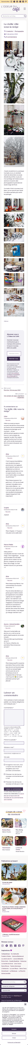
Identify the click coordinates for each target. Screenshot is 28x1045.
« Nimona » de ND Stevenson (10, 934)
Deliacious (23, 961)
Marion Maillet (8, 544)
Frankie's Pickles (6, 956)
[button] (25, 1004)
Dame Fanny (23, 968)
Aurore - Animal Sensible (12, 624)
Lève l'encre (17, 963)
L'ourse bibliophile (18, 958)
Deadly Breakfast (14, 961)
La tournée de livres (7, 963)
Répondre (8, 420)
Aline (7, 454)
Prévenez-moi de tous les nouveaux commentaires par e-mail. (15, 776)
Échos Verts (4, 961)
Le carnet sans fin (6, 958)
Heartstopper (6, 847)
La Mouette (22, 971)
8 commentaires (11, 37)
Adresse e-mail (9, 747)
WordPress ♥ (17, 995)
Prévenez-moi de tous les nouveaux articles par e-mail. (14, 783)
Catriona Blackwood (18, 956)
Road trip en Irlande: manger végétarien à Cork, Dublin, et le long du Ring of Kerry (14, 908)
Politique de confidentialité (14, 1042)
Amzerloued (4, 971)
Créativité (9, 31)
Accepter (14, 1029)
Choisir (14, 1038)
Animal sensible (5, 973)
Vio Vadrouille (15, 954)
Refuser (14, 1033)
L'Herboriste (5, 968)
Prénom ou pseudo (10, 740)
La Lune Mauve (14, 968)
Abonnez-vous (13, 358)
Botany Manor (6, 830)
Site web (6, 757)
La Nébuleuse (14, 971)
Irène (5, 416)
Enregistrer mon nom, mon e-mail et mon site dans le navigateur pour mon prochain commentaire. (14, 767)
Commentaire (9, 708)
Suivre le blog (5, 1)
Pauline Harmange (15, 966)
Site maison (4, 995)
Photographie (19, 31)
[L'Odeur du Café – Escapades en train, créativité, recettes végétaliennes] (10, 9)
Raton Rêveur (5, 966)
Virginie (6, 508)
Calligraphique (5, 954)
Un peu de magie (7, 882)
